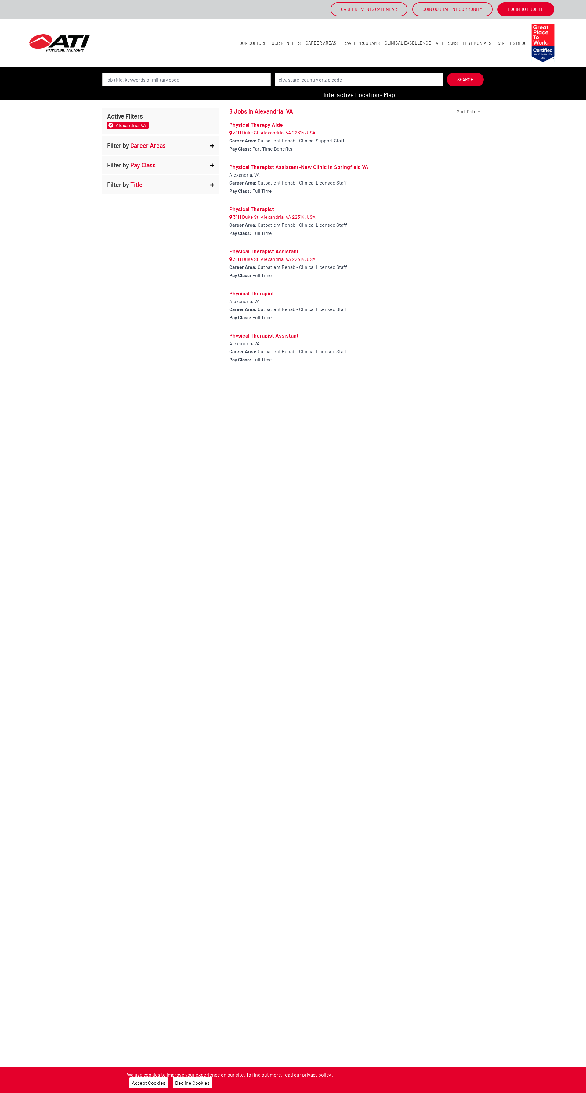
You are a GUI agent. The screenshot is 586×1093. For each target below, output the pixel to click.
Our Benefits (286, 43)
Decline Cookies (192, 1083)
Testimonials (476, 43)
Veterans (447, 43)
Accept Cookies (148, 1083)
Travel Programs (360, 43)
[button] (161, 145)
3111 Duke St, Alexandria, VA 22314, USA (274, 132)
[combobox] (186, 79)
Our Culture (253, 43)
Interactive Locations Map (359, 94)
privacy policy (317, 1074)
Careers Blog (511, 43)
